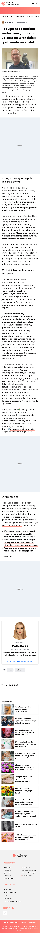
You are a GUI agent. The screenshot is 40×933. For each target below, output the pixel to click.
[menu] (33, 3)
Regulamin (32, 922)
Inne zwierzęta (20, 16)
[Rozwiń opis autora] (20, 658)
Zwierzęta (19, 670)
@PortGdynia (8, 420)
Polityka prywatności (11, 922)
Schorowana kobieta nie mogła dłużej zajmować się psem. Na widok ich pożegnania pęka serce (21, 542)
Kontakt (23, 922)
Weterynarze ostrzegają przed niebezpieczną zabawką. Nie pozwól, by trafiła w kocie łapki (19, 534)
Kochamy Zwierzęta (12, 525)
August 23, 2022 (28, 432)
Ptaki (10, 670)
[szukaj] (37, 3)
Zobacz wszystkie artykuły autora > (20, 662)
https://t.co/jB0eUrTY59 (22, 429)
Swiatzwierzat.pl (6, 16)
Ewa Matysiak (10, 22)
